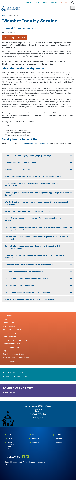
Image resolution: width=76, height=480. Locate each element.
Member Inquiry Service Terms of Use (35, 143)
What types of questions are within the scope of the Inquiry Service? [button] (33, 176)
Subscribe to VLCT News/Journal (16, 357)
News (44, 2)
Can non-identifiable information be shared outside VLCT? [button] (28, 292)
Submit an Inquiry (10, 333)
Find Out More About (11, 347)
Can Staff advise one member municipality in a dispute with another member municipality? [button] (36, 238)
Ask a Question (9, 326)
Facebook (23, 457)
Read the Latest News (11, 344)
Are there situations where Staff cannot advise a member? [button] (28, 211)
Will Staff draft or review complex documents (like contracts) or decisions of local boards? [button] (36, 203)
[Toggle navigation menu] (72, 8)
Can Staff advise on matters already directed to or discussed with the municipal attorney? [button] (33, 247)
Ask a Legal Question (14, 37)
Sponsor (56, 435)
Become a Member (56, 440)
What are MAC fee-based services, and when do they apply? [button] (29, 299)
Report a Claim (9, 323)
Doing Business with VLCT (9, 445)
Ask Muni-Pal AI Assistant (13, 330)
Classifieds (53, 2)
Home (4, 15)
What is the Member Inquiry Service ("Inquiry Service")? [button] (28, 156)
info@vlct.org (38, 420)
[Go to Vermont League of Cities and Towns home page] (11, 6)
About (21, 2)
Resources (33, 438)
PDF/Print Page (9, 392)
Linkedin (27, 457)
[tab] (38, 156)
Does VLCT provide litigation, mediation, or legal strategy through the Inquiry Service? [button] (37, 194)
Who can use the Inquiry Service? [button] (18, 169)
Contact (29, 2)
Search (72, 2)
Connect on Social (10, 361)
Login (65, 2)
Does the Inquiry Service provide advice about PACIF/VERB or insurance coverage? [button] (34, 256)
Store (37, 2)
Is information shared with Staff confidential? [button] (24, 272)
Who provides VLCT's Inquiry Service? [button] (21, 162)
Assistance (33, 442)
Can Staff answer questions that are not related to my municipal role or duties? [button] (34, 219)
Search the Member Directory (14, 354)
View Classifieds (9, 337)
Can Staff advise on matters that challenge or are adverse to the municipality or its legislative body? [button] (36, 228)
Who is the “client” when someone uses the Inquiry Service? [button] (29, 265)
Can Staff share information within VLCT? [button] (22, 285)
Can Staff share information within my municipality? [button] (27, 278)
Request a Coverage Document (15, 340)
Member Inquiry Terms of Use (15, 377)
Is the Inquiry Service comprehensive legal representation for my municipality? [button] (31, 184)
